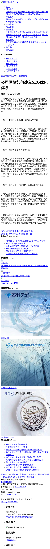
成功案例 (10, 24)
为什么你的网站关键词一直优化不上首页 (23, 457)
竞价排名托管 (38, 19)
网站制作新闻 (11, 64)
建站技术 (26, 42)
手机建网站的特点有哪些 (16, 462)
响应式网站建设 (21, 14)
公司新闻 (10, 42)
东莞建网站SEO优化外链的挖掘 (19, 251)
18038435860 (6, 482)
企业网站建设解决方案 (15, 32)
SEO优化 (28, 19)
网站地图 (30, 477)
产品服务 (10, 17)
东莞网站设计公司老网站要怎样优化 (21, 467)
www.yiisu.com (13, 494)
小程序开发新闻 (12, 71)
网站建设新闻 (11, 59)
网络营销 (34, 42)
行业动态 (18, 42)
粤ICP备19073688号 (9, 502)
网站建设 (10, 9)
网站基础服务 (16, 22)
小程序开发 (19, 19)
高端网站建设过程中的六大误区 (19, 465)
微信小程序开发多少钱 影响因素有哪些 (17, 231)
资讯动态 (10, 76)
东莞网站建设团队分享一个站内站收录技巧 (24, 460)
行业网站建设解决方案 (27, 37)
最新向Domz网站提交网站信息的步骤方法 (24, 450)
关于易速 (10, 47)
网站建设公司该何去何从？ (17, 444)
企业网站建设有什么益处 (16, 447)
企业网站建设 (11, 12)
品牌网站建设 (24, 12)
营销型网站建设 (37, 12)
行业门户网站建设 (36, 14)
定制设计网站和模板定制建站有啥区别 (22, 470)
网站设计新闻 (11, 61)
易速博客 (21, 477)
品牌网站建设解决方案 (35, 32)
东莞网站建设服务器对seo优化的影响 (22, 254)
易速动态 (10, 40)
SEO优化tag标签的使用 (15, 243)
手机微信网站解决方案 (31, 35)
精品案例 (10, 27)
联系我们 (10, 50)
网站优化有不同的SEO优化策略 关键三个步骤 (25, 241)
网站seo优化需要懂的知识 (17, 249)
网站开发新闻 (11, 66)
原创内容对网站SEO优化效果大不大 (16, 234)
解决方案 (10, 30)
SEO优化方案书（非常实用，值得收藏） (23, 246)
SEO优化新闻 (11, 69)
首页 (8, 7)
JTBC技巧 (10, 45)
